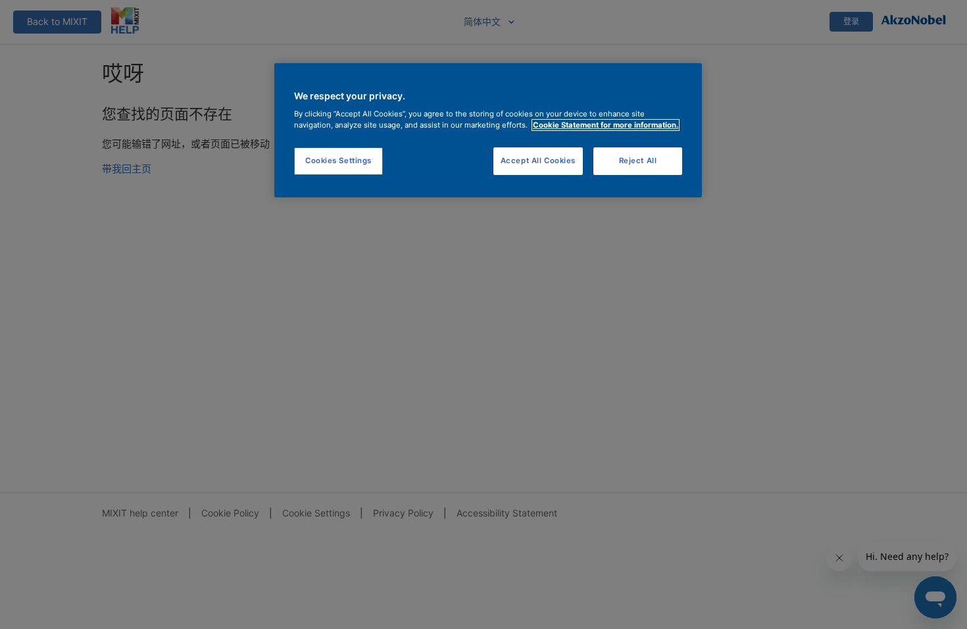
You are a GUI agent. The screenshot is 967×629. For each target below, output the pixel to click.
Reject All (638, 160)
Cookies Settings (338, 160)
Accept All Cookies (538, 160)
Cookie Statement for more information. (605, 125)
